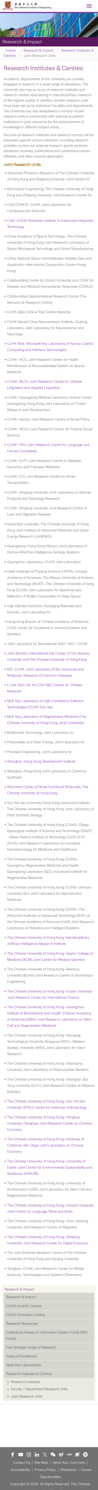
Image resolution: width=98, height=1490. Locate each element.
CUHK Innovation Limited (25, 1315)
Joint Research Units (26, 1396)
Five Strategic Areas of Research (31, 1347)
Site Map (41, 1462)
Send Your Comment (69, 1462)
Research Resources (22, 1323)
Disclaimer (68, 1470)
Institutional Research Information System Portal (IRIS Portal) (46, 1335)
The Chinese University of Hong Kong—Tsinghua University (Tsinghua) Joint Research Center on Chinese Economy (49, 1123)
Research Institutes (25, 1382)
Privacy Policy (45, 1470)
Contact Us (21, 1462)
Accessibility (20, 1470)
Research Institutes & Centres (29, 1374)
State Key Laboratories (23, 1365)
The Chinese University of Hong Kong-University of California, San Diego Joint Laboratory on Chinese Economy (45, 1145)
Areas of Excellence (21, 1356)
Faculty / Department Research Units (39, 1389)
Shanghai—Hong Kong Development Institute (41, 761)
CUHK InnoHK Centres (23, 1306)
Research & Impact (38, 50)
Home (10, 50)
